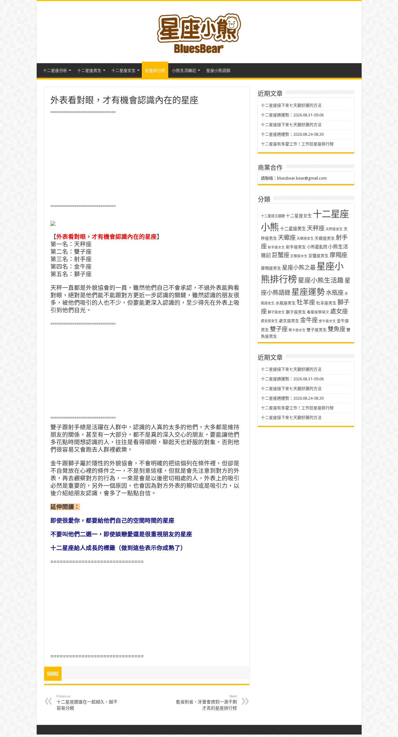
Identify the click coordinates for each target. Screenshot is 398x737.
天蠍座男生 (325, 238)
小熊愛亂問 (317, 247)
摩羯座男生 (271, 268)
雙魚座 (336, 329)
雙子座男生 (317, 329)
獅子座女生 (276, 312)
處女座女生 (269, 321)
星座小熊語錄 (218, 70)
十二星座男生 (89, 70)
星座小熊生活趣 (321, 280)
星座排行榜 (155, 70)
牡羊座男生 (326, 303)
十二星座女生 (123, 70)
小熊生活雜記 (184, 70)
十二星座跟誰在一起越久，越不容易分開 (87, 702)
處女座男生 (289, 320)
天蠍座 (287, 237)
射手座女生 (276, 247)
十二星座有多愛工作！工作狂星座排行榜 (297, 144)
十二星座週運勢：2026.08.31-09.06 (292, 115)
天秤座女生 (334, 229)
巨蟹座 (280, 255)
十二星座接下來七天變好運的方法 (291, 105)
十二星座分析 (55, 70)
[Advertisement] (146, 159)
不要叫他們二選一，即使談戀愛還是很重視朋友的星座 (121, 534)
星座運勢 (308, 292)
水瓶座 (335, 292)
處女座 (339, 311)
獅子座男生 (296, 312)
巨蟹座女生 (299, 256)
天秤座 (316, 228)
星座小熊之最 (299, 267)
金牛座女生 (327, 321)
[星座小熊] (199, 30)
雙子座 (279, 329)
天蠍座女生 (305, 239)
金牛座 (309, 320)
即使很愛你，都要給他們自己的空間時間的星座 (112, 520)
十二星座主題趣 (273, 216)
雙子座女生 (297, 330)
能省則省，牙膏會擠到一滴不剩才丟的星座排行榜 (206, 702)
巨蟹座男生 (318, 255)
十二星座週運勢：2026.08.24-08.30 (292, 134)
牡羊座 (306, 302)
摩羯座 (338, 255)
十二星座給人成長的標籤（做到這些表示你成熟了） (118, 548)
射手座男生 (296, 247)
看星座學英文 (318, 312)
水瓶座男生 (285, 303)
